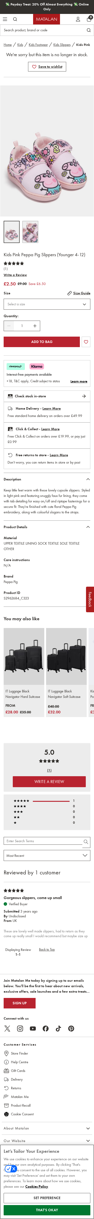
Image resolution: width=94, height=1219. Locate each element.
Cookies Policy (36, 1186)
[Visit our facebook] (45, 1028)
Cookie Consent (22, 1114)
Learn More (51, 408)
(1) (6, 269)
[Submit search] (15, 19)
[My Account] (78, 19)
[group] (18, 709)
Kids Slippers (61, 45)
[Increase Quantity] (35, 326)
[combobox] (47, 304)
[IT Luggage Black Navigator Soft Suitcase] (66, 656)
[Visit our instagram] (20, 1028)
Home (8, 45)
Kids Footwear (38, 45)
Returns (16, 1088)
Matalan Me (20, 1097)
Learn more (78, 381)
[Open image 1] (12, 232)
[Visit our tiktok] (58, 1028)
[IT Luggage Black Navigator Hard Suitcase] (24, 656)
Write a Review (15, 275)
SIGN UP (20, 1003)
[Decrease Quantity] (9, 326)
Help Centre (19, 1062)
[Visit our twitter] (7, 1028)
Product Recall (21, 1105)
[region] (47, 1182)
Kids (20, 45)
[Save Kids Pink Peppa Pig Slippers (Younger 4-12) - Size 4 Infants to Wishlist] (34, 66)
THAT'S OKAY (47, 1210)
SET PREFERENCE (47, 1198)
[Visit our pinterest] (71, 1028)
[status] (22, 325)
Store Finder (19, 1053)
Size (7, 293)
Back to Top (47, 949)
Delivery (17, 1079)
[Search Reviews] (86, 842)
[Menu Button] (5, 19)
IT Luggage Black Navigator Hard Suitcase (22, 694)
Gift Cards (18, 1071)
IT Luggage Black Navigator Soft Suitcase (64, 694)
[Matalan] (46, 19)
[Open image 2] (30, 232)
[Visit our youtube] (33, 1028)
